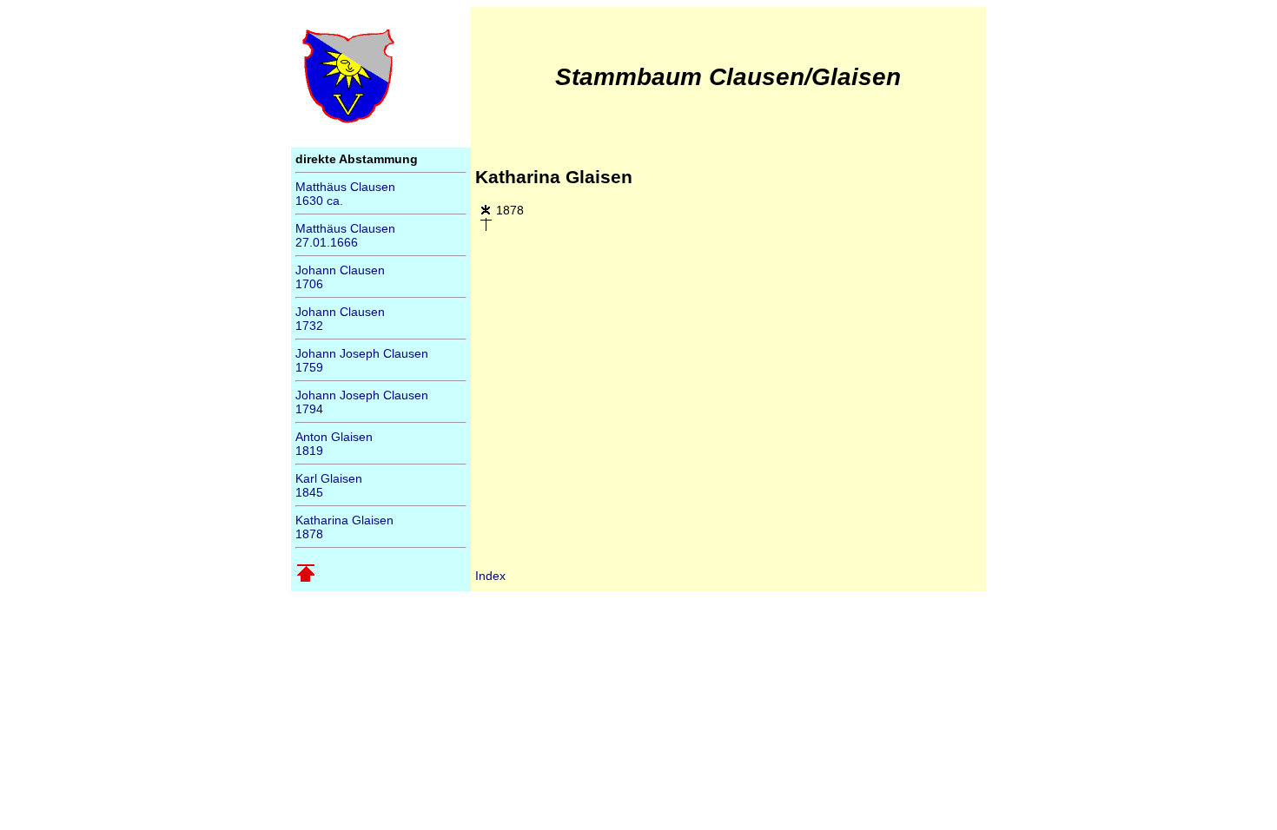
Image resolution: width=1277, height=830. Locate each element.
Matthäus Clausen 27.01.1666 (345, 235)
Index (490, 576)
